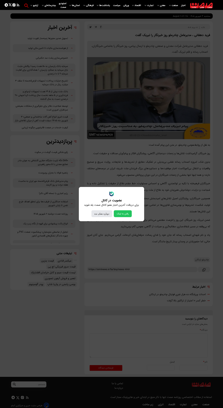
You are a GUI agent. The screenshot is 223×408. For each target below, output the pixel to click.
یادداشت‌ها (105, 5)
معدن (163, 5)
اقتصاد (138, 5)
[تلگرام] (6, 5)
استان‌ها (76, 5)
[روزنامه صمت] (201, 5)
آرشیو (36, 5)
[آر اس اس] (18, 5)
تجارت (150, 5)
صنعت (175, 5)
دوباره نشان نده (101, 213)
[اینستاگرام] (14, 5)
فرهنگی (90, 5)
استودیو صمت (62, 5)
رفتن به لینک (123, 214)
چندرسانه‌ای (50, 5)
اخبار (183, 5)
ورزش (126, 5)
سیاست (117, 5)
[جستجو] (26, 5)
